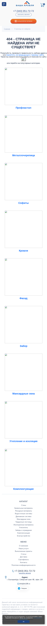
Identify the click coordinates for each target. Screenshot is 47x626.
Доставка (23, 557)
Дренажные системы (23, 516)
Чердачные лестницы (23, 522)
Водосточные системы (23, 514)
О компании (23, 546)
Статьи (23, 554)
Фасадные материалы (23, 511)
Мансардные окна (23, 519)
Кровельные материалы (23, 508)
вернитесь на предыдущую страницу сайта (25, 55)
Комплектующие (23, 533)
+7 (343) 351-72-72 (23, 11)
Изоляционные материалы (23, 525)
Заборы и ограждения (23, 530)
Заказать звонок (24, 14)
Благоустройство (23, 536)
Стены (23, 505)
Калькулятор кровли (24, 21)
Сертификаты (23, 560)
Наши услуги (23, 548)
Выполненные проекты (23, 551)
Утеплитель (23, 527)
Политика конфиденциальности (23, 565)
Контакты (23, 562)
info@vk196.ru (25, 584)
